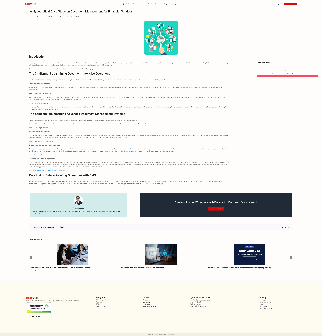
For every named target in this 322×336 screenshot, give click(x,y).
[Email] (288, 227)
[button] (283, 4)
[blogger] (36, 316)
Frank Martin (36, 17)
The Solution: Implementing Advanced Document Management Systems (277, 73)
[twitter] (30, 316)
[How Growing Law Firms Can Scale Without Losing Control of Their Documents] (72, 245)
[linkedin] (39, 316)
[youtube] (33, 316)
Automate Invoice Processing (43, 141)
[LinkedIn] (285, 227)
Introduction (262, 67)
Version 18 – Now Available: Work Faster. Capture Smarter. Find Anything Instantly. (239, 268)
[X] (282, 227)
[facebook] (27, 316)
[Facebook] (279, 227)
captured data (221, 135)
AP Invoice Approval (40, 155)
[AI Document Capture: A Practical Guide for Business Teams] (161, 245)
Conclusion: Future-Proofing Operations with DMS (272, 76)
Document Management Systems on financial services (102, 181)
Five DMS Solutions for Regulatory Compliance (49, 170)
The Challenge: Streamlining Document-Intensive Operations (274, 70)
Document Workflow (129, 149)
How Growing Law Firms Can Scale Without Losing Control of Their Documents (60, 268)
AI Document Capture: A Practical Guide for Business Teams (141, 268)
